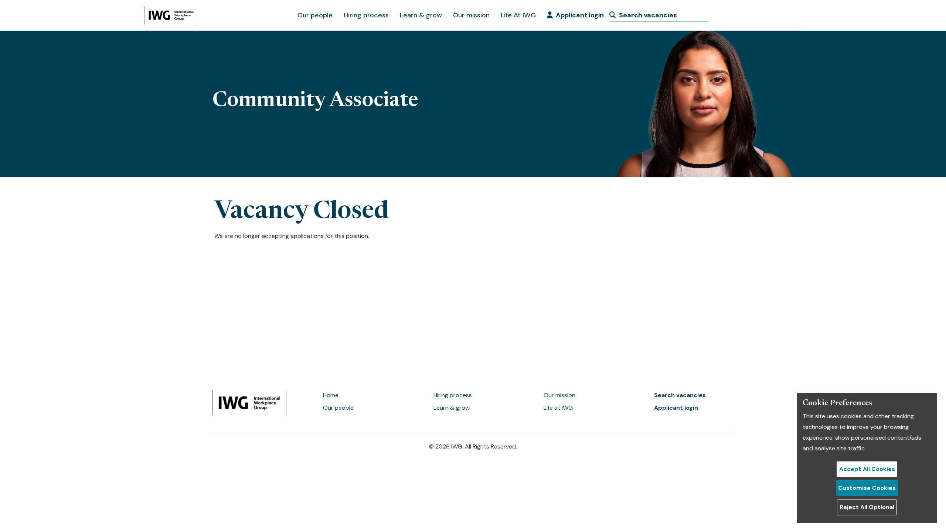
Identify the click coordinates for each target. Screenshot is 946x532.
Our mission (471, 15)
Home (330, 395)
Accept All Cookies (867, 469)
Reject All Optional (867, 507)
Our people (315, 15)
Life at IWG (558, 408)
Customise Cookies (867, 488)
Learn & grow (421, 15)
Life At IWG (518, 15)
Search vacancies (680, 395)
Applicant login (580, 15)
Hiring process (366, 15)
